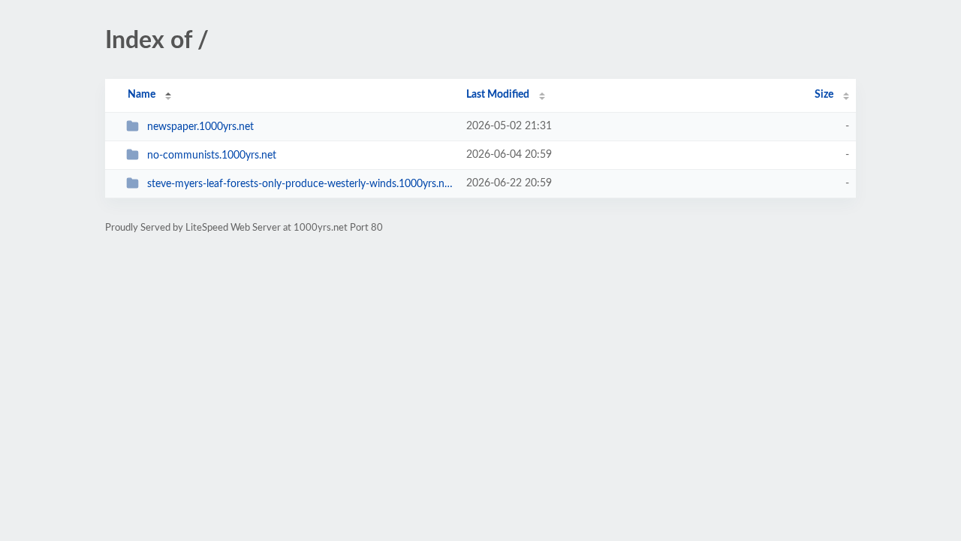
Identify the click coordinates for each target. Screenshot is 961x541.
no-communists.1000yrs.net (211, 155)
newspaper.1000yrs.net (200, 127)
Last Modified (497, 94)
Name (141, 94)
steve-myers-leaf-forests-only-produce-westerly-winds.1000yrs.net (300, 184)
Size (824, 94)
